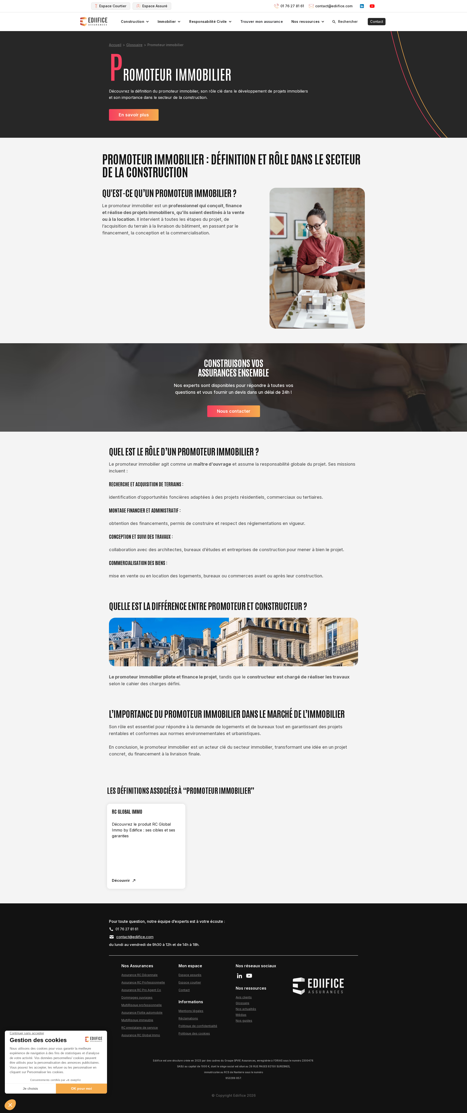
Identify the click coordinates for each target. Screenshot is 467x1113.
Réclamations (188, 1018)
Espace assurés (190, 975)
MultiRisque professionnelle (141, 1005)
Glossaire (134, 45)
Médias (241, 1015)
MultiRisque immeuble (137, 1020)
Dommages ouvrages (137, 997)
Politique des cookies (194, 1033)
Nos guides (244, 1020)
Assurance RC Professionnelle (143, 982)
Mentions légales (191, 1011)
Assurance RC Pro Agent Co (141, 990)
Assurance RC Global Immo (140, 1035)
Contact (376, 21)
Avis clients (244, 997)
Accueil (115, 45)
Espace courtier (190, 982)
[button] (135, 21)
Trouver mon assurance (261, 21)
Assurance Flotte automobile (141, 1012)
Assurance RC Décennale (139, 975)
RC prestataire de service (139, 1027)
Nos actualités (246, 1009)
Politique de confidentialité (198, 1026)
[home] (94, 21)
